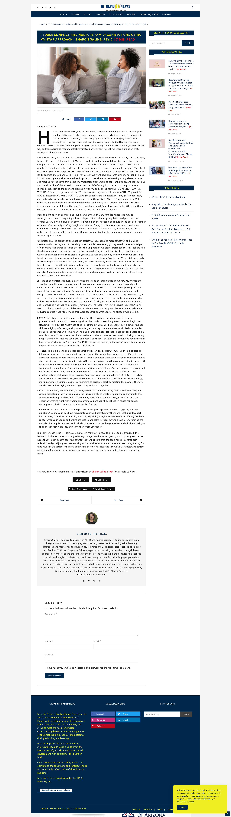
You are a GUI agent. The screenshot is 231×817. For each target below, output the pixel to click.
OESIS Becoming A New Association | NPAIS (171, 217)
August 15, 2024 (176, 95)
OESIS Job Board (116, 14)
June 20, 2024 (175, 114)
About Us (136, 809)
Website (49, 654)
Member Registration (149, 14)
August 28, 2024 (176, 73)
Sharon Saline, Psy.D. (56, 111)
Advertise (131, 14)
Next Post (118, 500)
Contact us (166, 14)
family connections (103, 489)
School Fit (75, 14)
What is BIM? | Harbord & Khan (168, 197)
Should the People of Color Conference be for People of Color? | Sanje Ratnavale (172, 243)
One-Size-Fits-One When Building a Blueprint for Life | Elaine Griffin (180, 171)
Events (160, 809)
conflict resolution (79, 489)
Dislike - (102, 479)
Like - (81, 479)
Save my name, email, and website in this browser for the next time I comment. (88, 668)
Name (49, 641)
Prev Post (64, 500)
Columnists (100, 14)
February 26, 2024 (177, 161)
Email (97, 641)
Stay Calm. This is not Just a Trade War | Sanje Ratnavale (173, 206)
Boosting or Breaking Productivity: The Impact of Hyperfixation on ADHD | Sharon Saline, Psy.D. (180, 85)
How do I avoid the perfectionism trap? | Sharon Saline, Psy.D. (179, 125)
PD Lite (87, 14)
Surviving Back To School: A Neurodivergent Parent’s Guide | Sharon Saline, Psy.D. (181, 65)
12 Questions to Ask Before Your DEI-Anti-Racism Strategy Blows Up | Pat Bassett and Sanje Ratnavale (171, 229)
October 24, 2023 (177, 180)
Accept (182, 807)
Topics (62, 14)
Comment (51, 614)
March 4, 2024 (176, 134)
